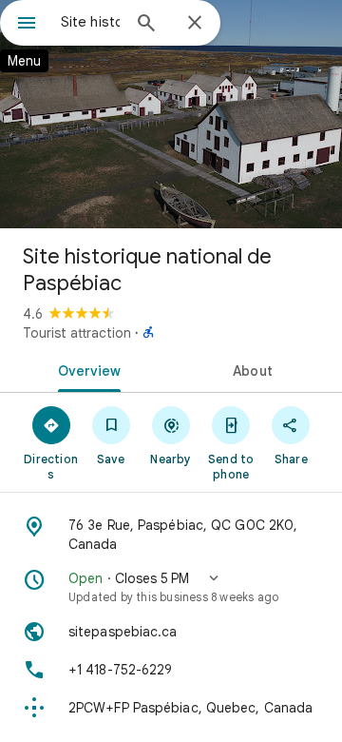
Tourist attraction (77, 333)
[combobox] (90, 21)
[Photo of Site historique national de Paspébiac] (171, 114)
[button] (171, 587)
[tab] (86, 369)
